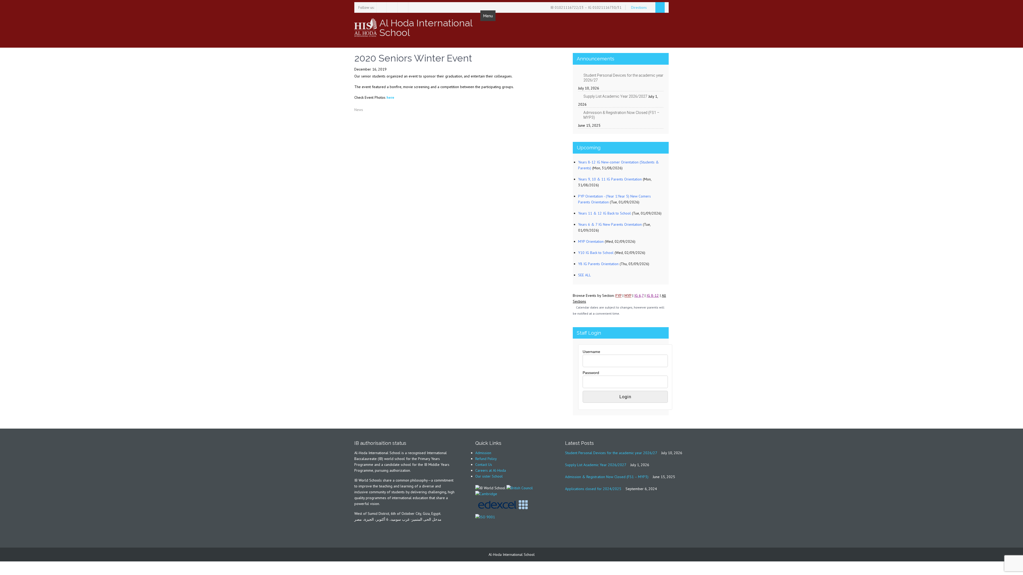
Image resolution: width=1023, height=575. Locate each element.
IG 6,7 (639, 295)
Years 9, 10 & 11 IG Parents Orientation (610, 179)
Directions (639, 7)
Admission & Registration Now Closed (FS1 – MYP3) (621, 115)
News (358, 109)
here (390, 97)
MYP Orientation (591, 241)
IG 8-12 (653, 295)
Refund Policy (486, 458)
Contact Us (483, 464)
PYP (618, 295)
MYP (627, 295)
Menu (488, 15)
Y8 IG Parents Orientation (598, 263)
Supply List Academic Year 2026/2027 (615, 96)
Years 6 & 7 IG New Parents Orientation (610, 224)
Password (591, 373)
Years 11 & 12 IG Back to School (604, 213)
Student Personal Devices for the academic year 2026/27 (623, 77)
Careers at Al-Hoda (490, 470)
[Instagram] (392, 7)
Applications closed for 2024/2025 (593, 488)
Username (591, 352)
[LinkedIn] (403, 7)
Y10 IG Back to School (596, 252)
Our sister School (489, 476)
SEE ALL (584, 275)
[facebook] (382, 7)
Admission (483, 452)
